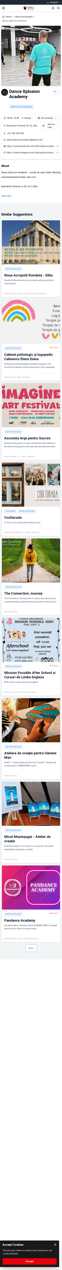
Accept (29, 1261)
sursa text (6, 195)
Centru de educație (24, 17)
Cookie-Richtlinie (10, 1253)
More (31, 948)
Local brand (10, 511)
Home (9, 17)
